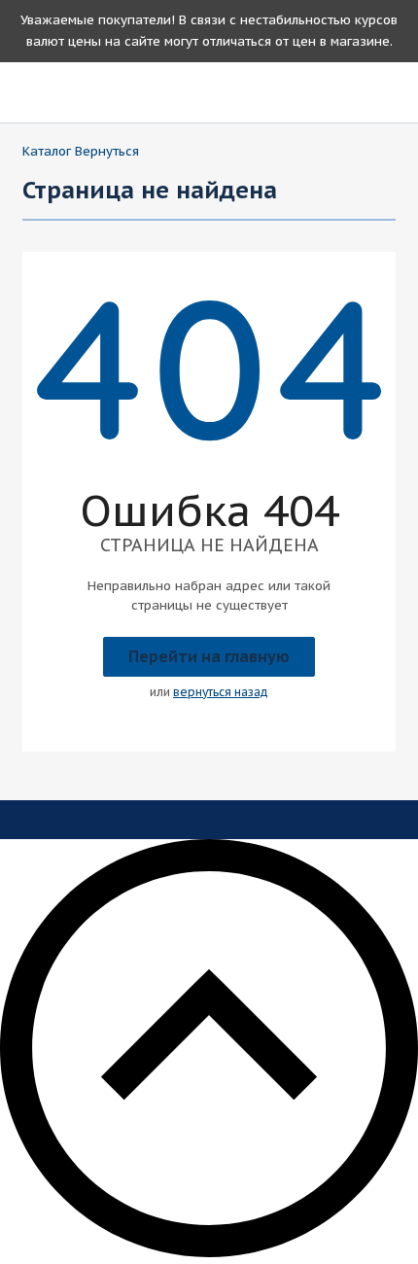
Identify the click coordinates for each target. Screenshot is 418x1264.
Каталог (46, 151)
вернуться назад (220, 692)
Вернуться (107, 151)
